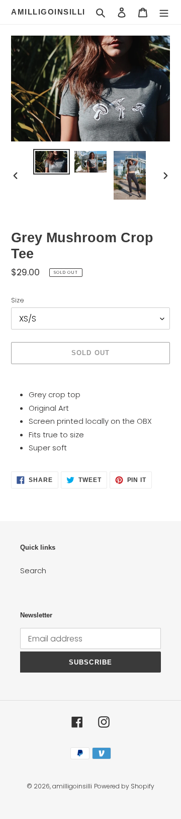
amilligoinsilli (48, 12)
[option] (51, 161)
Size (17, 300)
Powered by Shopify (124, 786)
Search (33, 570)
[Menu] (163, 12)
